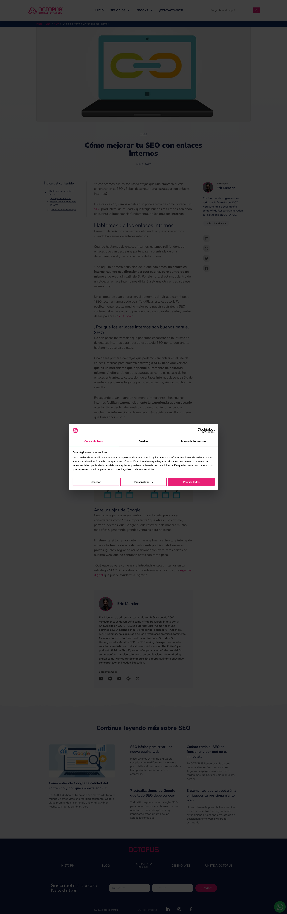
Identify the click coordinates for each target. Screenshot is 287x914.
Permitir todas (191, 482)
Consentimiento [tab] (93, 441)
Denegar (96, 482)
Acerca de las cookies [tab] (193, 441)
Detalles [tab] (143, 441)
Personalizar (141, 482)
